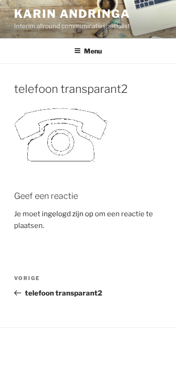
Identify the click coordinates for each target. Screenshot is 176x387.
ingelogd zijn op (67, 214)
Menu (93, 51)
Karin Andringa (72, 14)
